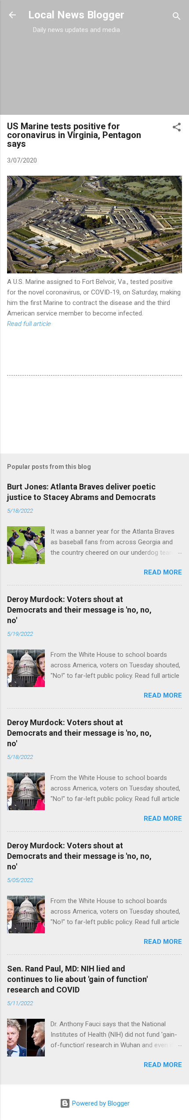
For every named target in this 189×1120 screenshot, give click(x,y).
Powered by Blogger (100, 1103)
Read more (163, 572)
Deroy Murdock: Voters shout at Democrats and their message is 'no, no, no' (79, 610)
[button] (176, 128)
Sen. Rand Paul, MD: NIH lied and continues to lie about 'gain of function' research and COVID (77, 979)
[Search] (176, 17)
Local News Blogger (76, 15)
